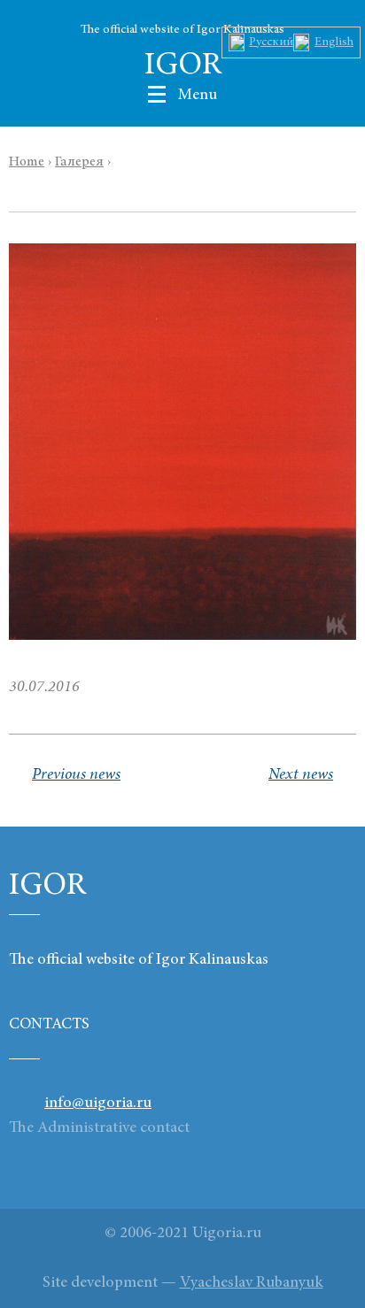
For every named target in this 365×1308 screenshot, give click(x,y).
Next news (300, 775)
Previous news (76, 775)
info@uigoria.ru (97, 1104)
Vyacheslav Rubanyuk (251, 1283)
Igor (182, 66)
